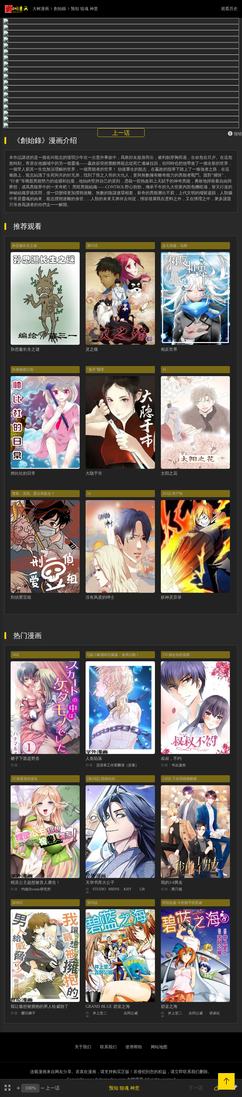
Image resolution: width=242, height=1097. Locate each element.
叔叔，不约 (171, 758)
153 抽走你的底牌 (176, 655)
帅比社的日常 (23, 473)
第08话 (17, 903)
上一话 (121, 133)
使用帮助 (133, 1047)
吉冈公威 (131, 1013)
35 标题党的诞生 (25, 779)
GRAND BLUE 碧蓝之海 (108, 1006)
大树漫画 (40, 9)
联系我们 (108, 1047)
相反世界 (169, 349)
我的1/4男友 (172, 882)
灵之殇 (92, 349)
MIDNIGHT (116, 889)
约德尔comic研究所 (36, 889)
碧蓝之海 (169, 1006)
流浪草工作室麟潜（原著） (117, 765)
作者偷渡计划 (22, 370)
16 (164, 370)
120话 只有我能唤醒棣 (179, 779)
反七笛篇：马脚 (174, 246)
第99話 (92, 903)
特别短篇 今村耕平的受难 (182, 903)
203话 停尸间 (172, 494)
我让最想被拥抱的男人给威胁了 (39, 1006)
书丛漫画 (178, 765)
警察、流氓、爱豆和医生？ (33, 494)
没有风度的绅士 (100, 597)
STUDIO (99, 889)
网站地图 (159, 1047)
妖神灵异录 (171, 597)
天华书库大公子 (100, 882)
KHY (128, 889)
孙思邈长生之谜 (24, 246)
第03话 (92, 246)
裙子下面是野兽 (25, 758)
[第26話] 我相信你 (101, 779)
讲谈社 (214, 1013)
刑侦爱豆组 (21, 597)
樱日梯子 (28, 1013)
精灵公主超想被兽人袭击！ (35, 882)
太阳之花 (169, 473)
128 (142, 889)
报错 (238, 134)
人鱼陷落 (94, 758)
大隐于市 (94, 473)
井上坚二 (100, 1013)
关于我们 (83, 1047)
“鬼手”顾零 (95, 370)
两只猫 (176, 889)
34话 (15, 655)
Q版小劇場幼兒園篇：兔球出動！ (113, 655)
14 (89, 494)
